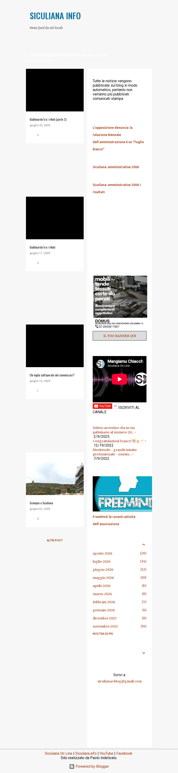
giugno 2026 (103, 570)
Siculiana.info (86, 753)
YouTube (106, 753)
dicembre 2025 (105, 618)
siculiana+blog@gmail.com (120, 681)
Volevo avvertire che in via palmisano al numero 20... (114, 430)
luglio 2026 (102, 561)
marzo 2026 (102, 594)
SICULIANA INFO (55, 15)
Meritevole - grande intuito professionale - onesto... (115, 452)
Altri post (55, 540)
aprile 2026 (102, 586)
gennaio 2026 (104, 610)
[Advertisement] (53, 170)
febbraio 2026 (104, 602)
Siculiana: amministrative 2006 (116, 167)
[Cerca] (149, 14)
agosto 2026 (102, 553)
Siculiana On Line (58, 753)
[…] (121, 329)
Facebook (124, 753)
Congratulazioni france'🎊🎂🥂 (118, 441)
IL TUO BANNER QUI (119, 336)
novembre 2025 (105, 626)
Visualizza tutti (42, 60)
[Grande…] (128, 510)
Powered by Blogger (92, 766)
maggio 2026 (103, 578)
